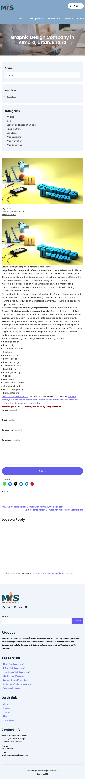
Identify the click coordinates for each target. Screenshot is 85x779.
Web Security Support (12, 688)
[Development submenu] (43, 18)
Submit (42, 471)
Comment (11, 440)
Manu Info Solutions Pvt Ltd (15, 396)
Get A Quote (76, 6)
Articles (10, 116)
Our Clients (12, 133)
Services (6, 708)
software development (20, 399)
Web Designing (14, 137)
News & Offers (14, 128)
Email (9, 420)
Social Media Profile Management (17, 684)
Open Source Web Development (16, 672)
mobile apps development (46, 399)
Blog (9, 120)
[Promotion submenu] (59, 18)
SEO (62, 399)
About (5, 704)
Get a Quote (8, 720)
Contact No (12, 430)
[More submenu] (83, 18)
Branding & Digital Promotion (15, 680)
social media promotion (29, 403)
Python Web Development (14, 668)
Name (9, 410)
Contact (6, 712)
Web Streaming (14, 145)
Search (5, 616)
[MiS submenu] (23, 18)
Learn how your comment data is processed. (55, 573)
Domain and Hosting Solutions (21, 124)
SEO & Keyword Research (13, 676)
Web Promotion (14, 141)
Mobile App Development (13, 664)
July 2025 (11, 96)
